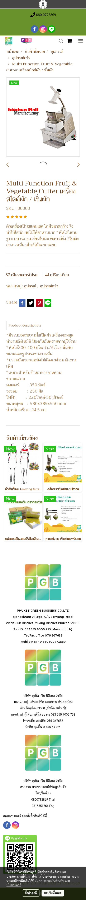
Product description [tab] (25, 325)
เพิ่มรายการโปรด (23, 275)
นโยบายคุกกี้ (13, 885)
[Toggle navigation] (80, 41)
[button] (60, 41)
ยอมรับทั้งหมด (53, 893)
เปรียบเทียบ (59, 275)
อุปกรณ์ (30, 286)
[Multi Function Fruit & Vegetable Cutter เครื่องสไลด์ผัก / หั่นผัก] (43, 117)
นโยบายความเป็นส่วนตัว (49, 881)
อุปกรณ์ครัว (49, 286)
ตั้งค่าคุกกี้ (31, 893)
